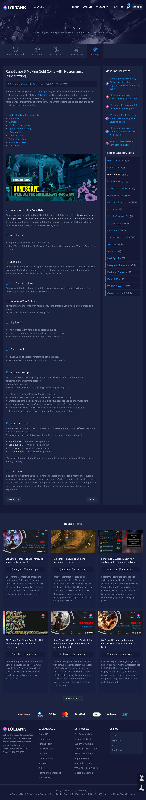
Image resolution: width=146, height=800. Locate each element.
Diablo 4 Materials (83, 772)
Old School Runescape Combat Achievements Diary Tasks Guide (124, 131)
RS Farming (56, 54)
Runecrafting (29, 105)
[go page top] (141, 788)
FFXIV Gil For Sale (83, 753)
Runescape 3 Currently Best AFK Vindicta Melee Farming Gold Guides (119, 560)
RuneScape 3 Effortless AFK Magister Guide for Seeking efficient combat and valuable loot (72, 643)
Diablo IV (112, 167)
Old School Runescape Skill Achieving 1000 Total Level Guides (24, 560)
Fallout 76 (112, 279)
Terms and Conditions (50, 772)
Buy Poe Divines (82, 758)
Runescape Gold (15, 54)
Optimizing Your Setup (20, 128)
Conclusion (14, 145)
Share (25, 84)
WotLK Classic (115, 286)
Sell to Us (43, 768)
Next (91, 499)
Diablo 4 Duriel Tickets (85, 748)
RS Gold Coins (44, 95)
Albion (110, 251)
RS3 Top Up (77, 54)
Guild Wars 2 (114, 195)
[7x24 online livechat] (141, 778)
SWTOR (111, 244)
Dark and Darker (116, 272)
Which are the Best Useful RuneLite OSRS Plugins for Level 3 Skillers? (123, 118)
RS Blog (95, 54)
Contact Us (102, 7)
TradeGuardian (46, 758)
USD (139, 7)
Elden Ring (113, 230)
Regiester (117, 740)
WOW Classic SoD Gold (86, 768)
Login (114, 735)
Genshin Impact (116, 293)
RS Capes (37, 54)
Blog (43, 32)
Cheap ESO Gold (82, 739)
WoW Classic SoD (117, 188)
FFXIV (110, 209)
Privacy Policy (45, 777)
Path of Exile (114, 160)
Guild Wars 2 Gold (83, 743)
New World (113, 181)
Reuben (14, 84)
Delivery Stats (46, 748)
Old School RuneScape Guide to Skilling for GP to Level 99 (69, 560)
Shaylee (18, 569)
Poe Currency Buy (83, 734)
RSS (114, 745)
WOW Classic (114, 223)
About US (43, 734)
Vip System (44, 763)
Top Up (75, 7)
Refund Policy (45, 743)
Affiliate (87, 7)
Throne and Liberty (117, 237)
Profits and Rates (17, 142)
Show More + (73, 698)
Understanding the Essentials (24, 115)
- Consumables (16, 135)
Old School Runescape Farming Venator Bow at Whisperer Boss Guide (117, 643)
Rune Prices (15, 118)
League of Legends (118, 265)
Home (36, 32)
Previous (13, 499)
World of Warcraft (117, 216)
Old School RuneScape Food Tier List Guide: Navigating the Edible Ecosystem (24, 643)
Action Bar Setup (17, 139)
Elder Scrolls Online (117, 202)
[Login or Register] (122, 7)
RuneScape (41, 91)
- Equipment (15, 132)
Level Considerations (19, 125)
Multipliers (14, 121)
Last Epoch (113, 258)
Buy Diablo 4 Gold (83, 763)
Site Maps (117, 750)
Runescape (38, 84)
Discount (43, 753)
